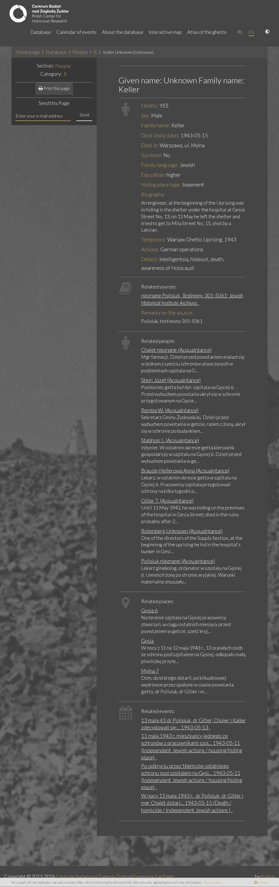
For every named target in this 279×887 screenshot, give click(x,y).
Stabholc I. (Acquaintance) (170, 440)
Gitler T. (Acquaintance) (167, 500)
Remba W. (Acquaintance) (170, 410)
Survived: (151, 155)
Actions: (150, 249)
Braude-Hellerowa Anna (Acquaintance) (185, 470)
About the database (122, 32)
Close (262, 882)
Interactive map (165, 32)
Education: (153, 175)
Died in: (150, 145)
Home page (28, 52)
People (80, 52)
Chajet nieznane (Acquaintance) (176, 350)
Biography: (153, 194)
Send (84, 114)
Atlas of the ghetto (207, 32)
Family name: (155, 125)
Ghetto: (150, 105)
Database (40, 32)
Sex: (145, 115)
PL (240, 31)
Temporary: (153, 239)
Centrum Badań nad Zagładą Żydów (93, 876)
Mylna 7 (150, 671)
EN (251, 31)
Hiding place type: (161, 184)
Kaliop (268, 876)
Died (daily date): (160, 135)
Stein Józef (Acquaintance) (171, 380)
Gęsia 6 (149, 610)
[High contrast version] (268, 32)
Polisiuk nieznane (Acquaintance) (178, 561)
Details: (149, 259)
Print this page (56, 88)
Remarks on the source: (167, 313)
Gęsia (147, 641)
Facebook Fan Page (154, 876)
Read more (212, 882)
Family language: (159, 165)
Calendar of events (76, 32)
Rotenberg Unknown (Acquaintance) (182, 531)
